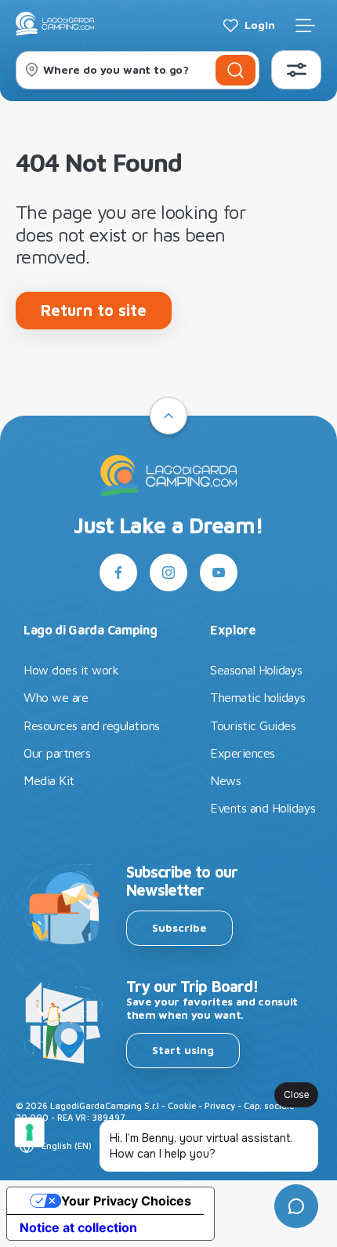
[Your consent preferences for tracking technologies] (30, 1132)
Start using (183, 1049)
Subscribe (179, 927)
